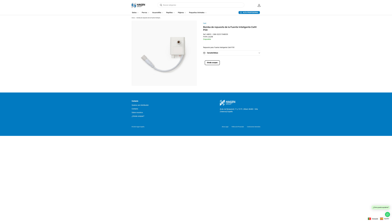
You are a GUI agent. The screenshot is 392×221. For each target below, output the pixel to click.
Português (375, 218)
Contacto (135, 109)
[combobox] (201, 5)
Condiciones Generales (253, 126)
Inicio (133, 17)
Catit (204, 23)
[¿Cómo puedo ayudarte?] (387, 214)
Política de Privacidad (238, 126)
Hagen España (140, 126)
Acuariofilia (156, 13)
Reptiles (169, 13)
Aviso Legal (225, 126)
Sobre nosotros (137, 112)
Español (386, 218)
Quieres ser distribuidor (140, 105)
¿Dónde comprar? (138, 116)
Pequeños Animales (196, 13)
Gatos (134, 13)
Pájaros (181, 13)
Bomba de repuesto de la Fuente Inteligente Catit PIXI (149, 17)
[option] (384, 219)
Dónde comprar (212, 63)
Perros (144, 13)
